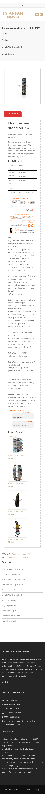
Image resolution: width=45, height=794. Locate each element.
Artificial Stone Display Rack (13, 579)
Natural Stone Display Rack (13, 569)
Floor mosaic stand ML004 (16, 540)
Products (5, 40)
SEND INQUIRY (13, 114)
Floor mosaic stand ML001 (16, 456)
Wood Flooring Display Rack (13, 590)
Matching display (9, 600)
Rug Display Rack (9, 605)
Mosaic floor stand (9, 54)
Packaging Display (9, 611)
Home (4, 33)
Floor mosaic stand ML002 (16, 484)
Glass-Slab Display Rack (12, 574)
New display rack (9, 621)
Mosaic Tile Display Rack (12, 47)
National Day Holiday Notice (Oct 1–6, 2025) (20, 739)
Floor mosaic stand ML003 (16, 512)
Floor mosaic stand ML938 (19, 557)
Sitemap (36, 789)
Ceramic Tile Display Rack (12, 585)
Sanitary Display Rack (11, 616)
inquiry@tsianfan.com (14, 700)
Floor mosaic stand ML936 (23, 554)
